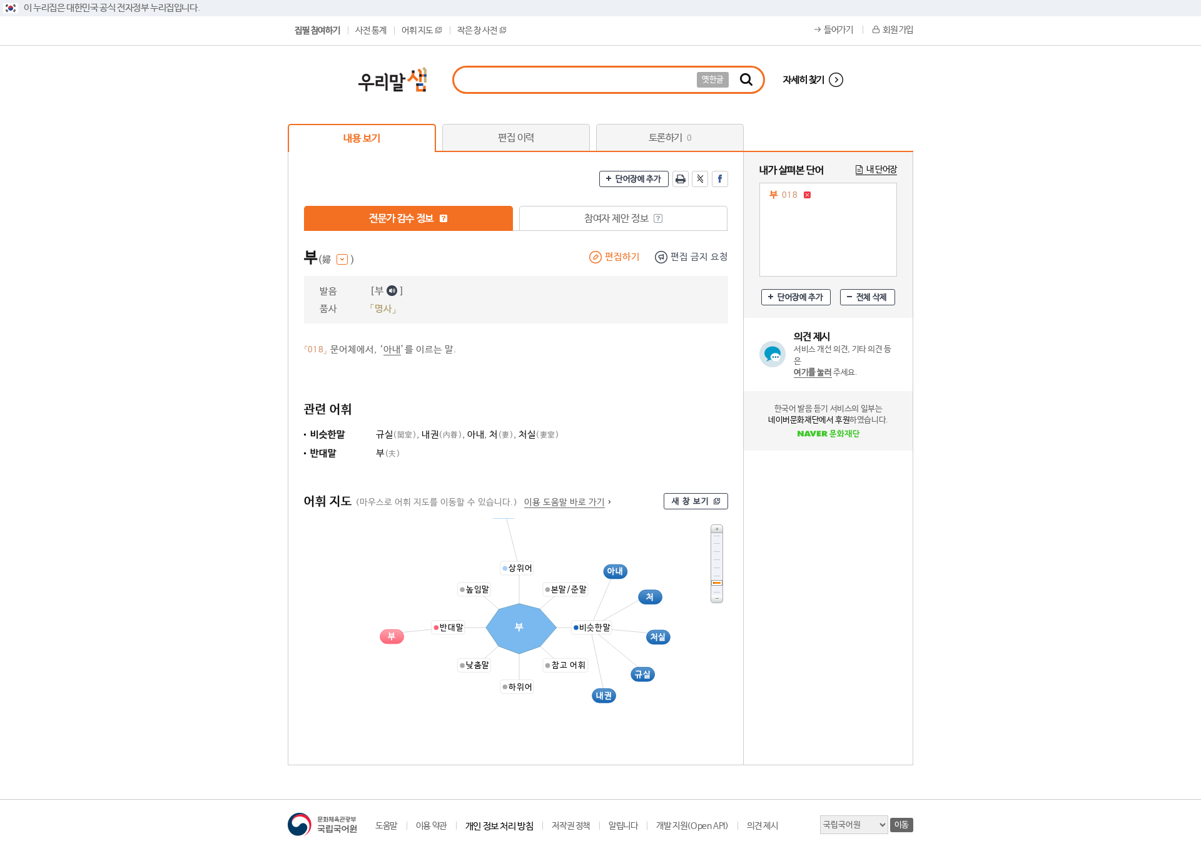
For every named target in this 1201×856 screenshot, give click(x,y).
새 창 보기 (690, 501)
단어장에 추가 (638, 179)
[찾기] (746, 80)
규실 (396, 434)
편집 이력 (516, 138)
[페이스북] (720, 179)
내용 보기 (361, 139)
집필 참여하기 (317, 31)
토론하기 (670, 138)
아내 (392, 349)
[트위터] (700, 179)
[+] (717, 528)
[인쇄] (680, 179)
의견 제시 (762, 826)
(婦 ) (336, 260)
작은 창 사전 (477, 31)
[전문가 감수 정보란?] (443, 218)
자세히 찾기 (803, 79)
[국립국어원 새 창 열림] (322, 824)
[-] (717, 599)
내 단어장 (881, 170)
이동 (901, 825)
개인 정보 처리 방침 (499, 826)
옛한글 (713, 79)
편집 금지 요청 (699, 257)
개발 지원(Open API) (692, 826)
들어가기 (838, 30)
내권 (442, 434)
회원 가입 (898, 30)
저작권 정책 (571, 826)
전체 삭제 (871, 297)
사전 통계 (370, 31)
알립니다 (623, 826)
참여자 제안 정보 (617, 219)
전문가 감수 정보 (402, 219)
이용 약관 (431, 826)
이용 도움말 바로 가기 (564, 502)
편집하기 (622, 257)
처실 (539, 434)
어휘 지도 (417, 31)
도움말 (386, 826)
